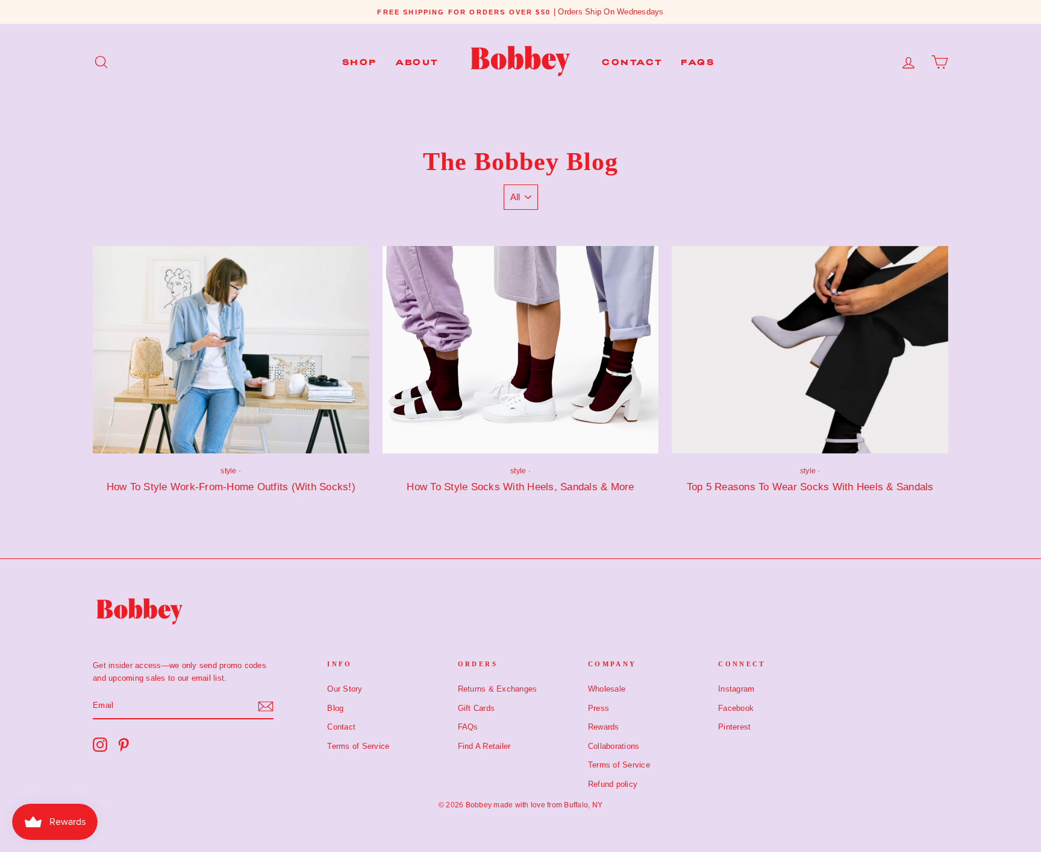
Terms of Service (358, 746)
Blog (335, 708)
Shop (359, 62)
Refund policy (612, 784)
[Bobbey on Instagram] (100, 744)
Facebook (736, 708)
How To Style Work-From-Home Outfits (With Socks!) (231, 487)
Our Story (344, 688)
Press (598, 708)
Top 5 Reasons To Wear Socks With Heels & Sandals (810, 487)
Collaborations (614, 746)
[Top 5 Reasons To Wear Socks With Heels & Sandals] (810, 349)
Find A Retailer (484, 746)
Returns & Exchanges (497, 688)
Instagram (736, 688)
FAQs (697, 62)
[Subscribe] (266, 706)
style (228, 471)
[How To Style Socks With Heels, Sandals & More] (521, 349)
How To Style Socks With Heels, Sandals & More (520, 487)
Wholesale (606, 688)
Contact (632, 62)
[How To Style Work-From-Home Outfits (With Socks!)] (231, 349)
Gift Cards (476, 708)
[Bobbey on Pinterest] (123, 744)
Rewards (603, 726)
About (417, 62)
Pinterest (734, 726)
